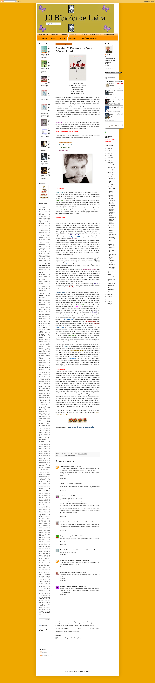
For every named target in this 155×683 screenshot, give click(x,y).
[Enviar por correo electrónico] (79, 454)
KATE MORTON (42, 437)
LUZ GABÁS (42, 464)
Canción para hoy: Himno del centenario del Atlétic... (112, 238)
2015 (108, 294)
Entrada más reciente (62, 628)
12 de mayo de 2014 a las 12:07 (73, 495)
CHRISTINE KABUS (43, 286)
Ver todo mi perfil (109, 68)
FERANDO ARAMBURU (44, 355)
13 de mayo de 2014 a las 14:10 (80, 560)
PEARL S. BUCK (43, 548)
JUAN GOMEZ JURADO (68, 456)
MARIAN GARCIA (43, 492)
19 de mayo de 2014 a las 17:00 (76, 572)
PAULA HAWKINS (45, 546)
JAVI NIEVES (47, 393)
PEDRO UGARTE (43, 551)
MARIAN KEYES (43, 493)
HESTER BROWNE (43, 383)
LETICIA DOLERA (43, 453)
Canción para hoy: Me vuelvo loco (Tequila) (112, 220)
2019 (108, 304)
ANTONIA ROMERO (44, 234)
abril (109, 172)
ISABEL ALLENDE (44, 386)
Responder (63, 478)
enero (110, 165)
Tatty (61, 466)
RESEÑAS (54, 35)
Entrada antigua (94, 628)
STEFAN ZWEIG (43, 593)
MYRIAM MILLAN (43, 521)
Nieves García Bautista (44, 530)
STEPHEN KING (43, 599)
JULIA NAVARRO (43, 428)
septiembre (111, 279)
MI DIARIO (72, 39)
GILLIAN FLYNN (44, 374)
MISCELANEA (42, 39)
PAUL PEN (47, 544)
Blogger (88, 671)
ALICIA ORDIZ (46, 220)
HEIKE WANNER (45, 379)
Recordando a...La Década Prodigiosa (111, 203)
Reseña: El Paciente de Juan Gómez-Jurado (111, 229)
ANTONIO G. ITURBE (44, 235)
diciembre (111, 289)
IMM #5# (49, 122)
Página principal (43, 35)
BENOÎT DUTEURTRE (44, 253)
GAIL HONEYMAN (43, 371)
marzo (110, 170)
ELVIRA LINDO (43, 337)
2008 (108, 148)
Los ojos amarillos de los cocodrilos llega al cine (111, 211)
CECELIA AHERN (43, 281)
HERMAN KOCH (43, 381)
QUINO (41, 556)
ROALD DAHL (43, 570)
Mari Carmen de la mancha (68, 522)
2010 (108, 153)
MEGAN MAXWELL (43, 502)
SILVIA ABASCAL (43, 586)
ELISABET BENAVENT (44, 328)
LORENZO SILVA (43, 460)
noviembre (111, 285)
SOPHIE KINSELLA (43, 591)
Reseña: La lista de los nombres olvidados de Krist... (111, 265)
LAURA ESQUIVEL (43, 450)
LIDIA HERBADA (43, 455)
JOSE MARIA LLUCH (44, 418)
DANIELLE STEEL (44, 295)
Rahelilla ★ (63, 586)
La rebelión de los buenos (112, 92)
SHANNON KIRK (43, 583)
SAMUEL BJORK (43, 581)
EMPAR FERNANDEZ (44, 339)
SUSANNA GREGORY (44, 600)
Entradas (44, 652)
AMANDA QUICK (43, 227)
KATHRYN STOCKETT (44, 443)
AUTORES (64, 35)
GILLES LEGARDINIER (44, 372)
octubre (110, 283)
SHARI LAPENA (43, 584)
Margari (62, 535)
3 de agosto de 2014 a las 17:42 (76, 586)
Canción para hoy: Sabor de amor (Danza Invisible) (112, 190)
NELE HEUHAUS (43, 527)
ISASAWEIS (42, 390)
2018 (108, 301)
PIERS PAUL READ (43, 553)
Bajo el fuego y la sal (112, 115)
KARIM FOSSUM (43, 434)
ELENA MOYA (42, 323)
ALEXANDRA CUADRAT (44, 216)
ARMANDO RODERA (44, 242)
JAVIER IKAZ (43, 400)
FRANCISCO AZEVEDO (44, 362)
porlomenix (63, 572)
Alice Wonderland (65, 560)
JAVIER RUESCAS (43, 402)
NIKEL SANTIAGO (45, 532)
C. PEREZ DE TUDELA (44, 262)
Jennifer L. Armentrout (115, 103)
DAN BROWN (44, 290)
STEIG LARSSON (43, 595)
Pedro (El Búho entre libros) (68, 549)
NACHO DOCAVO (43, 523)
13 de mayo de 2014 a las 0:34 (74, 535)
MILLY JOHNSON (44, 513)
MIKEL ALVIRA (43, 511)
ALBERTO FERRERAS (44, 211)
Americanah (112, 107)
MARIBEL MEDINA (43, 495)
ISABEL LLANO (45, 388)
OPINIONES (53, 39)
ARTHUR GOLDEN (45, 244)
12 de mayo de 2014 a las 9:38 (72, 466)
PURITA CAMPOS (43, 555)
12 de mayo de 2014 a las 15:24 (86, 522)
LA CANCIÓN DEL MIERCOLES (88, 39)
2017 (108, 299)
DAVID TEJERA (43, 309)
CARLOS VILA (43, 271)
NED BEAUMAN (43, 525)
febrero (110, 167)
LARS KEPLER (43, 448)
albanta (62, 483)
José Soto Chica (114, 119)
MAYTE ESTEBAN (43, 500)
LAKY (61, 495)
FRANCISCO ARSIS (43, 360)
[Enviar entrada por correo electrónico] (76, 453)
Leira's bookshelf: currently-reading (114, 81)
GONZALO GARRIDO (44, 378)
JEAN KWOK (42, 404)
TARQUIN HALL (44, 602)
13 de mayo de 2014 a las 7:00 (86, 549)
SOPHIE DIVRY (43, 590)
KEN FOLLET (44, 444)
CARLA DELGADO (43, 267)
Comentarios (45, 655)
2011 (108, 155)
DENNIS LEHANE (43, 311)
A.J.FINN (41, 206)
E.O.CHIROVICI (42, 318)
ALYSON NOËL (43, 225)
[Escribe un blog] (81, 454)
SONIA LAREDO (43, 588)
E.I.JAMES (44, 316)
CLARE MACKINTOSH (44, 288)
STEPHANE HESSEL (44, 597)
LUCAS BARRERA (43, 462)
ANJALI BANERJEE (43, 230)
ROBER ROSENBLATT (44, 572)
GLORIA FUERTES (43, 376)
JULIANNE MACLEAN (44, 430)
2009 (108, 150)
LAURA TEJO (43, 451)
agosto (110, 276)
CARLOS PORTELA (43, 269)
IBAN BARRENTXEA (44, 385)
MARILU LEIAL (43, 497)
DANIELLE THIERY (46, 297)
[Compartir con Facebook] (84, 454)
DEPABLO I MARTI (43, 313)
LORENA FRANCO (43, 458)
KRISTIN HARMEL (43, 446)
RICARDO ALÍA (43, 569)
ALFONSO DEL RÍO (45, 218)
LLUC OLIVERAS (43, 457)
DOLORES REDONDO (44, 314)
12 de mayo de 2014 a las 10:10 (74, 483)
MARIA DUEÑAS (44, 481)
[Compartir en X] (82, 454)
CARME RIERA (43, 276)
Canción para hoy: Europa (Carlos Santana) (112, 257)
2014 (108, 163)
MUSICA (84, 35)
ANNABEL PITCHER (44, 232)
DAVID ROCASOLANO (44, 306)
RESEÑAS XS (74, 35)
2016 (108, 296)
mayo (110, 174)
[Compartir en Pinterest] (86, 454)
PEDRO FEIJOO (43, 549)
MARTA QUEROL (43, 499)
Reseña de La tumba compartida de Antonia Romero (111, 248)
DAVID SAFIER (44, 307)
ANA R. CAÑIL (43, 228)
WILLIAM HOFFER (43, 611)
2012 (108, 158)
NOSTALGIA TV (109, 35)
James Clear (113, 86)
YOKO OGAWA (44, 613)
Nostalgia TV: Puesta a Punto (112, 197)
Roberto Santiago (114, 95)
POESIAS (63, 39)
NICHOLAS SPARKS (44, 528)
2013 (108, 160)
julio (109, 274)
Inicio (79, 628)
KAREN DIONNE (45, 432)
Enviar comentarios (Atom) (71, 631)
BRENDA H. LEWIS (43, 260)
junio (109, 272)
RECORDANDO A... (95, 35)
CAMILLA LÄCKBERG (44, 265)
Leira (108, 54)
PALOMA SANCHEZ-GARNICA (44, 536)
